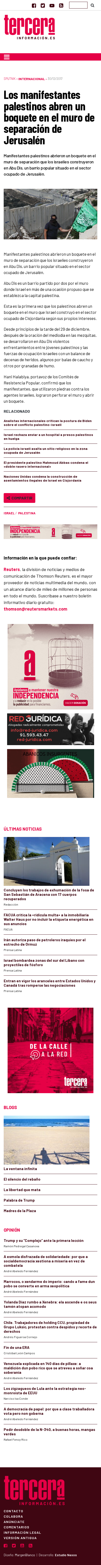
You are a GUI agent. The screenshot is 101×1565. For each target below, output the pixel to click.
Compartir (21, 498)
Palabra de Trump (19, 1200)
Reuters (12, 569)
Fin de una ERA (16, 1347)
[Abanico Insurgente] (50, 783)
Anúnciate (14, 1521)
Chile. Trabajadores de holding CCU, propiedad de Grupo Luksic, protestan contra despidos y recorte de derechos (50, 1326)
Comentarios (16, 1527)
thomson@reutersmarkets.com (35, 609)
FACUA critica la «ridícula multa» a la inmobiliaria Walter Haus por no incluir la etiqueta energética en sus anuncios (48, 919)
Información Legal (22, 1532)
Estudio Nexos (66, 1555)
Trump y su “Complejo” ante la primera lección (44, 1240)
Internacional (31, 79)
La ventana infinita (20, 1168)
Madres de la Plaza (20, 1210)
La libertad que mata (22, 1189)
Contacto (13, 1511)
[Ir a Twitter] (43, 5)
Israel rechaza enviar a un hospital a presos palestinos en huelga (48, 437)
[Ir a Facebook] (34, 5)
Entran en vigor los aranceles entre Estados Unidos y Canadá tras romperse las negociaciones (50, 983)
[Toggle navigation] (7, 57)
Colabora (13, 1516)
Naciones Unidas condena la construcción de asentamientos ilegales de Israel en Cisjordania (42, 478)
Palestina (27, 513)
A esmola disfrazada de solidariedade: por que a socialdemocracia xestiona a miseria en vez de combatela (46, 1261)
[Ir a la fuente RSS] (61, 5)
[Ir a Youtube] (52, 5)
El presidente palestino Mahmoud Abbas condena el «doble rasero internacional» (46, 464)
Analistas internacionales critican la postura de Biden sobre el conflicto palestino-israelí (48, 423)
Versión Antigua (20, 1538)
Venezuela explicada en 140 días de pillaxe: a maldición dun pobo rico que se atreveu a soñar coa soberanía (48, 1368)
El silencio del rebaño (22, 1179)
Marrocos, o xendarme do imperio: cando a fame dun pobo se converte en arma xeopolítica (49, 1283)
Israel (9, 513)
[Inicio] (29, 26)
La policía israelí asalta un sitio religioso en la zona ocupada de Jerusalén (46, 450)
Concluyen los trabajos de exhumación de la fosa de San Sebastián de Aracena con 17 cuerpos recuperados (49, 894)
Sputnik (10, 79)
